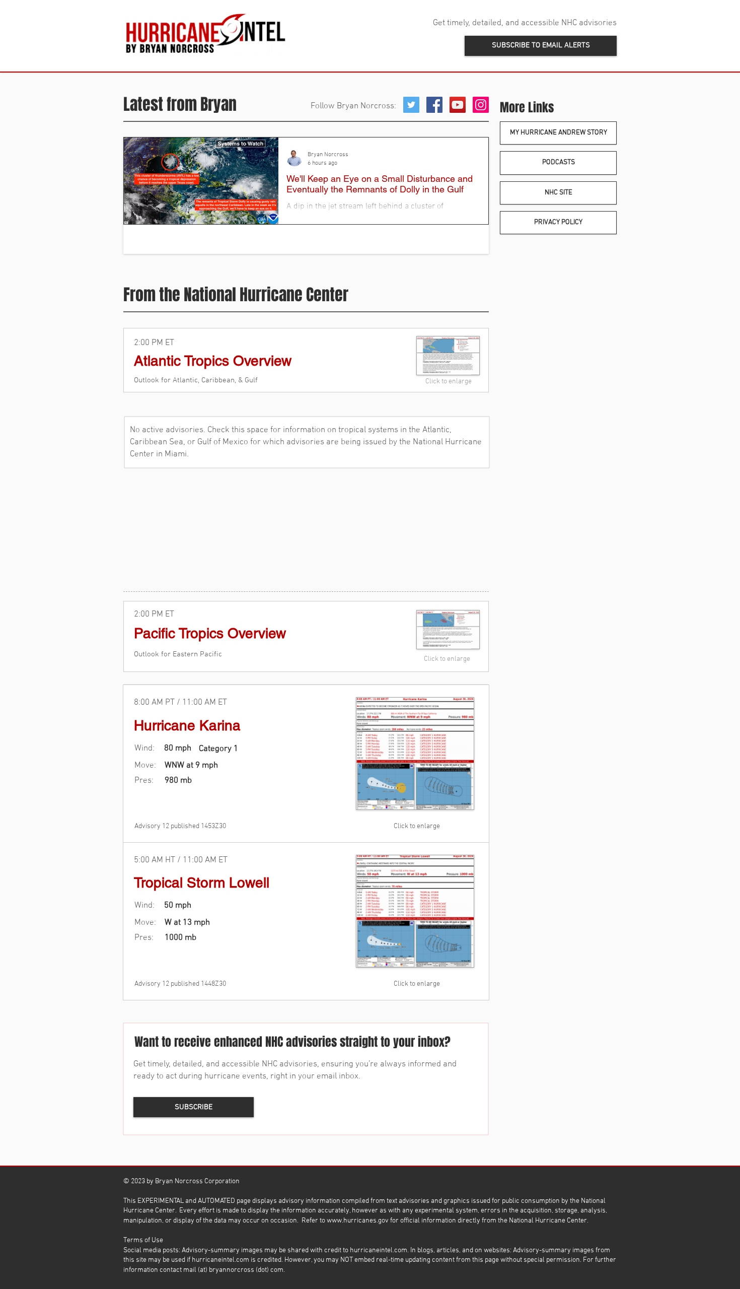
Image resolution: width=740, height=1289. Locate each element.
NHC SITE (558, 192)
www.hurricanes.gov (358, 1220)
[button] (541, 46)
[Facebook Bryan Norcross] (434, 105)
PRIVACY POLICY (558, 222)
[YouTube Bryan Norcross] (458, 105)
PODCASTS (558, 162)
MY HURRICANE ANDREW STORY (558, 132)
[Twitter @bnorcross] (411, 105)
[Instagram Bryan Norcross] (481, 105)
